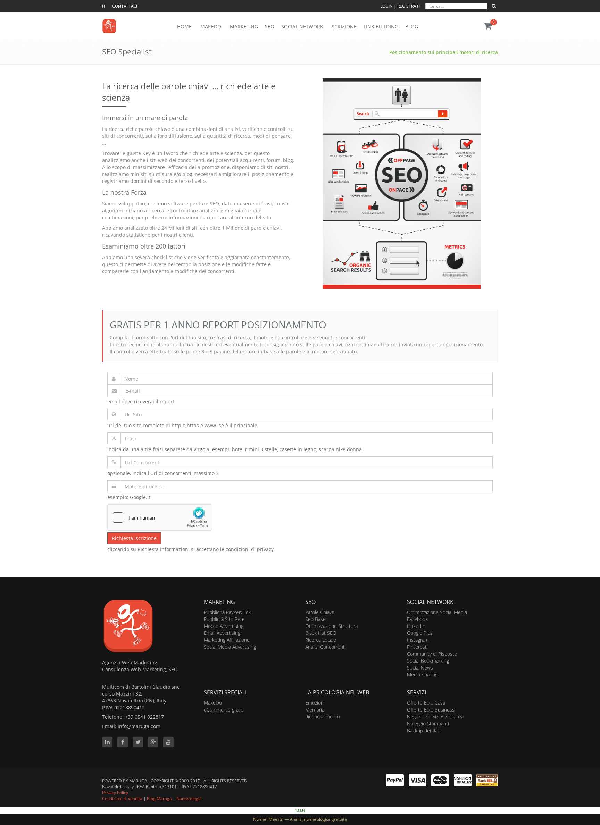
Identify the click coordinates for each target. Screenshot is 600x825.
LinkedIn (416, 626)
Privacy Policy (115, 792)
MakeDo (213, 702)
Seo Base (315, 619)
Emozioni (315, 702)
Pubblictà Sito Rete (224, 619)
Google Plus (420, 633)
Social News (420, 667)
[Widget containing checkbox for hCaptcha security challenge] (159, 517)
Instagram (417, 640)
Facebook (417, 619)
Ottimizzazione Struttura (331, 626)
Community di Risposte (432, 653)
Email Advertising (222, 633)
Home (184, 26)
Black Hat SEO (320, 633)
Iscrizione (343, 26)
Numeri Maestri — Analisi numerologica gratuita (300, 819)
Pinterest (417, 646)
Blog (411, 26)
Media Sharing (422, 674)
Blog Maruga (159, 798)
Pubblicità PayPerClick (227, 612)
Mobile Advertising (223, 626)
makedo (210, 26)
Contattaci (124, 6)
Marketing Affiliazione (227, 640)
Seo (269, 26)
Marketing (244, 26)
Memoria (314, 709)
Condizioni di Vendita (122, 798)
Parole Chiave (319, 612)
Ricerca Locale (320, 640)
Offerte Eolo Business (431, 709)
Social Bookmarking (428, 660)
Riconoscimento (322, 716)
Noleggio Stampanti (428, 723)
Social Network (302, 26)
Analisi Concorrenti (325, 646)
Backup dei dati (423, 730)
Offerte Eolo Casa (426, 702)
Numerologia (189, 798)
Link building (381, 26)
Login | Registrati (400, 6)
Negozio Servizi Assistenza (435, 716)
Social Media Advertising (230, 646)
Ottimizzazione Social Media (437, 612)
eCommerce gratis (224, 709)
